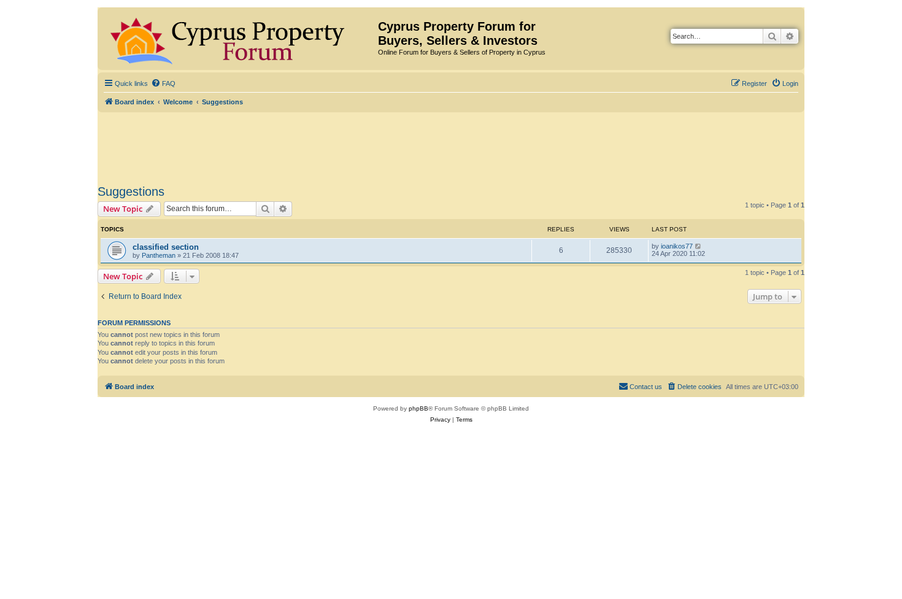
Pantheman (158, 255)
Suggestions (131, 191)
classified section (166, 247)
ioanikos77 (677, 246)
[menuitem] (163, 83)
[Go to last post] (699, 246)
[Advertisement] (451, 146)
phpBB (418, 408)
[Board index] (239, 38)
